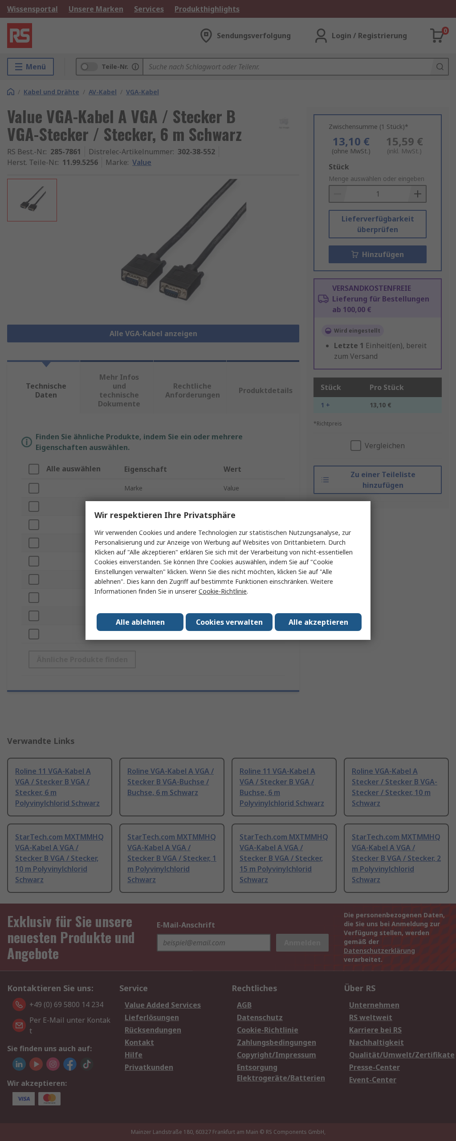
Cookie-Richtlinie (223, 591)
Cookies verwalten (229, 622)
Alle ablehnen (140, 622)
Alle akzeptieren (318, 622)
